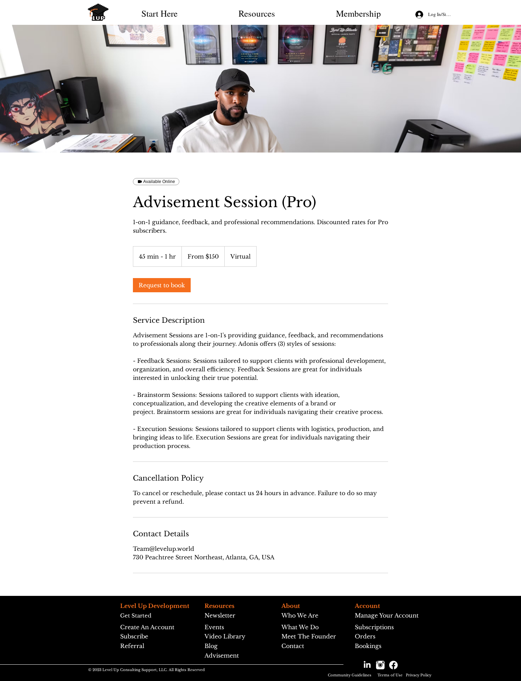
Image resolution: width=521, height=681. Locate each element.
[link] (162, 285)
